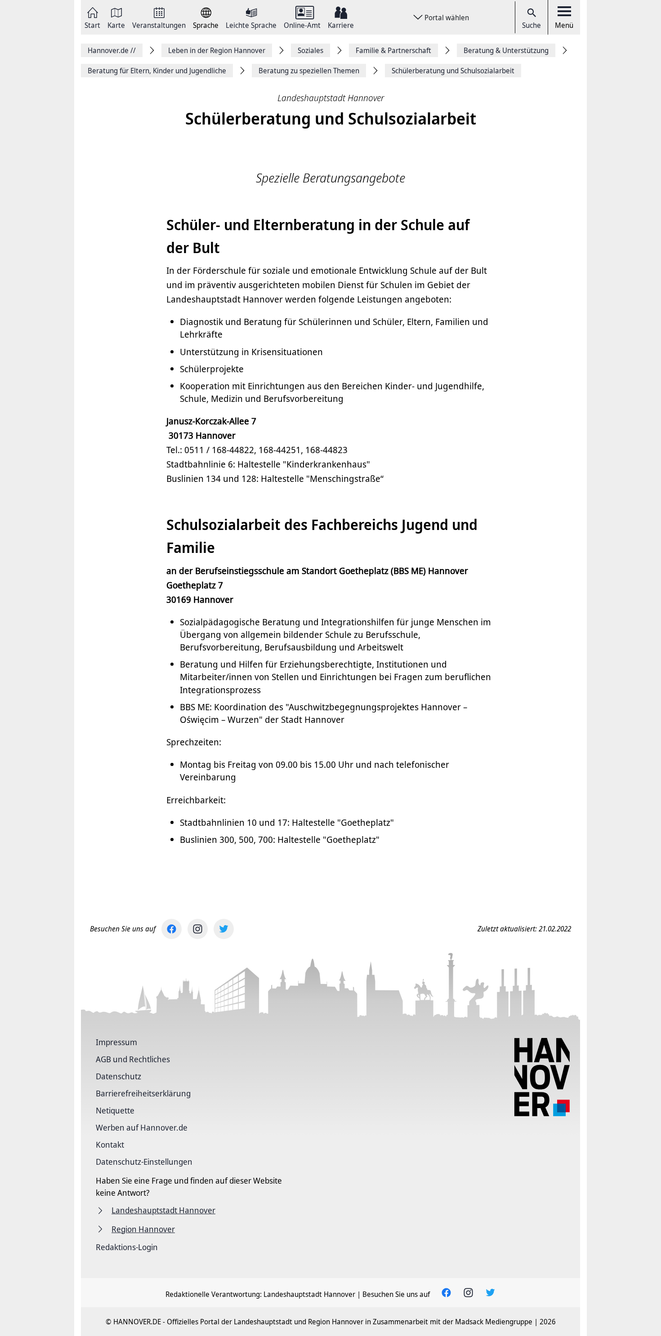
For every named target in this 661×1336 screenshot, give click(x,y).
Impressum (116, 1042)
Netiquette (115, 1110)
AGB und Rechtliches (133, 1059)
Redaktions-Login (127, 1247)
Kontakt (110, 1144)
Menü (564, 25)
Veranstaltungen (159, 24)
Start (92, 24)
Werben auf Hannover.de (142, 1127)
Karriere (341, 24)
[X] (224, 929)
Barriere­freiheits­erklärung (143, 1093)
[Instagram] (198, 929)
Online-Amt (302, 24)
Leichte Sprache (251, 24)
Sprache (206, 24)
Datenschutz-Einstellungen (144, 1162)
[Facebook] (171, 929)
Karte (116, 24)
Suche (531, 25)
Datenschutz (118, 1076)
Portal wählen (446, 17)
